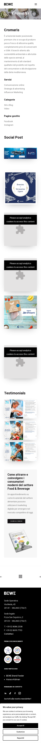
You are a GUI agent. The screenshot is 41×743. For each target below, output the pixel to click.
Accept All (20, 726)
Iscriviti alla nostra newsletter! (17, 699)
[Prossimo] (33, 577)
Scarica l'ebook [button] (16, 521)
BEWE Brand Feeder (15, 676)
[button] (36, 4)
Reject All (20, 738)
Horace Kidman (13, 679)
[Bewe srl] (8, 4)
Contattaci (8, 634)
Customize (21, 732)
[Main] (20, 577)
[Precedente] (8, 577)
